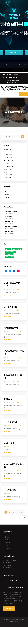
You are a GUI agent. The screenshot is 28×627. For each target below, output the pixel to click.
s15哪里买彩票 (10, 422)
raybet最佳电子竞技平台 (11, 211)
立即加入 (23, 94)
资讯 (7, 197)
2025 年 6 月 (8, 149)
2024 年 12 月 (9, 160)
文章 (7, 191)
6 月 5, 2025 (18, 425)
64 (21, 512)
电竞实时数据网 (9, 254)
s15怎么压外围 (8, 216)
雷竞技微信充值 (9, 221)
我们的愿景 (8, 548)
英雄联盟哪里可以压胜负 (11, 226)
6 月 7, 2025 (18, 331)
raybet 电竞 (9, 443)
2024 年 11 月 (9, 163)
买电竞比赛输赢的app (11, 251)
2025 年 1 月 (8, 157)
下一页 (22, 517)
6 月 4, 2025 (18, 493)
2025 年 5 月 (8, 152)
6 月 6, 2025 (18, 381)
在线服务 (7, 540)
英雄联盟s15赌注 (9, 231)
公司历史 (7, 542)
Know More (7, 295)
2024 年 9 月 (8, 169)
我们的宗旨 (8, 545)
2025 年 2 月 (8, 155)
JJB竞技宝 (8, 249)
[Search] (22, 136)
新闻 (7, 194)
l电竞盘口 (8, 399)
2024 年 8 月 (8, 172)
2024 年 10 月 (9, 166)
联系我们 (7, 537)
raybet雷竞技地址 (17, 249)
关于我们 (7, 534)
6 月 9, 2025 (18, 289)
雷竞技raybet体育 (10, 256)
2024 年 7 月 (8, 175)
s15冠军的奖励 (10, 490)
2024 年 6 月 (8, 178)
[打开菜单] (1, 94)
